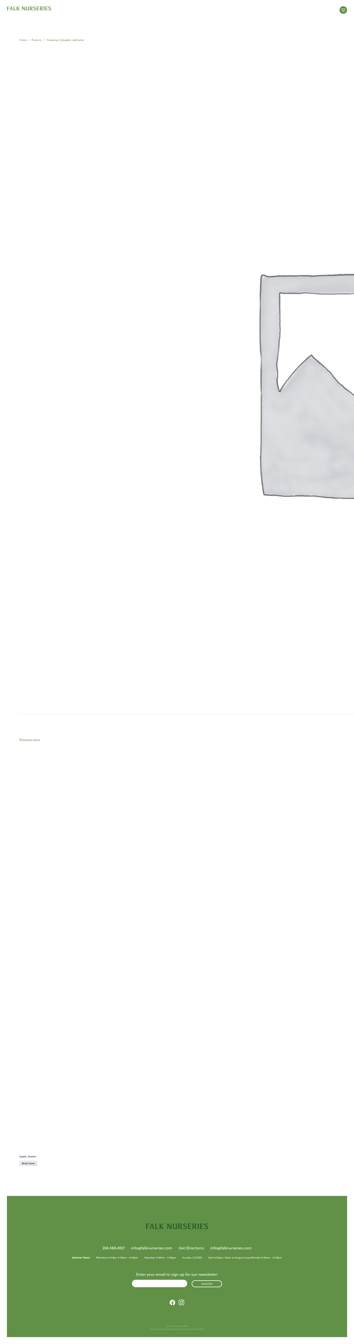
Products (37, 40)
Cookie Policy (199, 1329)
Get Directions (191, 1248)
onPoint (159, 1329)
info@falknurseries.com (151, 1248)
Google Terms (171, 1329)
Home (23, 40)
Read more (28, 1163)
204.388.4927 (113, 1248)
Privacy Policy (185, 1329)
